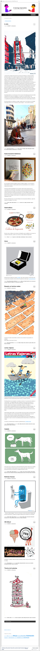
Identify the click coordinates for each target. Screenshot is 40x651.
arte (23, 202)
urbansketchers (14, 149)
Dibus (8, 148)
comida (17, 236)
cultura (19, 423)
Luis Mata (18, 277)
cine (7, 636)
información (32, 516)
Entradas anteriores (8, 621)
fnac (5, 149)
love (30, 281)
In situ (6, 24)
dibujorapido (29, 148)
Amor (6, 241)
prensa (24, 472)
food (7, 472)
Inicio (5, 14)
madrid (7, 149)
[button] (14, 221)
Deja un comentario (29, 236)
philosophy (19, 472)
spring (30, 342)
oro (14, 282)
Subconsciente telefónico (12, 154)
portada (5, 424)
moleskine (31, 563)
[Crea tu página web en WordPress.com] (20, 1)
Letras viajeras (9, 348)
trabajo (32, 342)
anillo (21, 281)
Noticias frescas (9, 477)
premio (8, 424)
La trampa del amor (32, 278)
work (34, 342)
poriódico (12, 517)
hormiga (22, 342)
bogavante (14, 236)
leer (8, 517)
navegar (33, 423)
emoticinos (27, 423)
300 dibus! (7, 522)
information (6, 517)
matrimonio (9, 282)
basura (21, 516)
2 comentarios (19, 149)
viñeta (28, 472)
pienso (22, 472)
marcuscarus (14, 25)
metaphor (12, 282)
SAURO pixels (10, 14)
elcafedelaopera (23, 236)
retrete (18, 517)
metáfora (15, 637)
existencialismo (32, 471)
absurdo (16, 617)
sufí (26, 472)
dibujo (27, 148)
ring (16, 282)
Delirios (8, 202)
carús (16, 563)
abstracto (21, 202)
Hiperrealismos (11, 148)
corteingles (23, 148)
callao (21, 148)
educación (23, 423)
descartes (26, 471)
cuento (24, 471)
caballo (21, 471)
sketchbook (10, 149)
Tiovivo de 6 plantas (10, 568)
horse (9, 472)
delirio (23, 617)
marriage (5, 282)
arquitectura (20, 617)
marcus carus (28, 563)
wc (19, 517)
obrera (25, 342)
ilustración (28, 281)
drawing (33, 148)
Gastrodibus (8, 208)
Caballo (6, 429)
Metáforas (15, 281)
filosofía (5, 472)
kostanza (5, 637)
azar (23, 281)
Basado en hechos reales (12, 286)
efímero (26, 516)
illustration (12, 472)
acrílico (19, 148)
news (10, 517)
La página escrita (28, 421)
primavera (27, 342)
